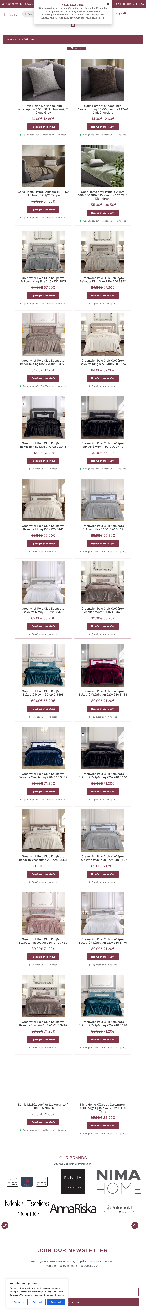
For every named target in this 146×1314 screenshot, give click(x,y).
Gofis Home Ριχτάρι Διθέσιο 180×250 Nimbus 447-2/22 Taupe (43, 193)
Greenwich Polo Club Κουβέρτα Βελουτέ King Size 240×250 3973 (43, 362)
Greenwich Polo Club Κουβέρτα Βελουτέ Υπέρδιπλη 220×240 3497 (43, 1023)
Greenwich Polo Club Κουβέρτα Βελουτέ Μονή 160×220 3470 (43, 610)
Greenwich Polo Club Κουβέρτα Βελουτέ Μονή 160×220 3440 (102, 445)
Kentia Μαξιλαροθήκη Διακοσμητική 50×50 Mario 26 (43, 1106)
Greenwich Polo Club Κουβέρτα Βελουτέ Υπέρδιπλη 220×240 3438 (103, 692)
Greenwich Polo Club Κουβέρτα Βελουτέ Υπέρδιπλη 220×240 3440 (103, 775)
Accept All (56, 1302)
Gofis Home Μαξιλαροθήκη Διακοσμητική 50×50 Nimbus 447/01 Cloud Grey (43, 109)
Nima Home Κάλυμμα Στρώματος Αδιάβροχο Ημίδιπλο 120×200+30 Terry (102, 1108)
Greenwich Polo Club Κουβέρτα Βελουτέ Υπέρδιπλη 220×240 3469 (43, 941)
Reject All (37, 1302)
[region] (37, 1293)
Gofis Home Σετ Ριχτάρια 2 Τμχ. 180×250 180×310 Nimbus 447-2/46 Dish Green (103, 195)
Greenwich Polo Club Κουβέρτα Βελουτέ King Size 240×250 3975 (43, 445)
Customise (19, 1302)
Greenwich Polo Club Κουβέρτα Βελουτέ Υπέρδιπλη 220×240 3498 (103, 1023)
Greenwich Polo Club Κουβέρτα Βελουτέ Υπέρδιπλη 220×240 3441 (43, 858)
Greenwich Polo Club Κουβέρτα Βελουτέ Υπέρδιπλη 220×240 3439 (43, 775)
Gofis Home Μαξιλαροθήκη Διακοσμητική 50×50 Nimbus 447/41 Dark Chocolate (102, 109)
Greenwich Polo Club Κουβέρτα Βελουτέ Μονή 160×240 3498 (43, 692)
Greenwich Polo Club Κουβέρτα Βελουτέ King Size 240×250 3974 (103, 362)
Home (9, 39)
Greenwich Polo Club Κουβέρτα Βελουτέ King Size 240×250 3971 (43, 279)
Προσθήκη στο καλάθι (43, 126)
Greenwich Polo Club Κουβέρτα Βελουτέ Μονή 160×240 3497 (102, 610)
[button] (73, 24)
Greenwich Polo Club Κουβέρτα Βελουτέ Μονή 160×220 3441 (43, 527)
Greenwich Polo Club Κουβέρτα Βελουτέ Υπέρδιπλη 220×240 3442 (103, 858)
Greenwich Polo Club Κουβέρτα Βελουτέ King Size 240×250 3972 (103, 279)
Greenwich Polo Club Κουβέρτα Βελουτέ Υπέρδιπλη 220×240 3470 (103, 941)
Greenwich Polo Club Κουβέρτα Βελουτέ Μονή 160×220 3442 (102, 527)
